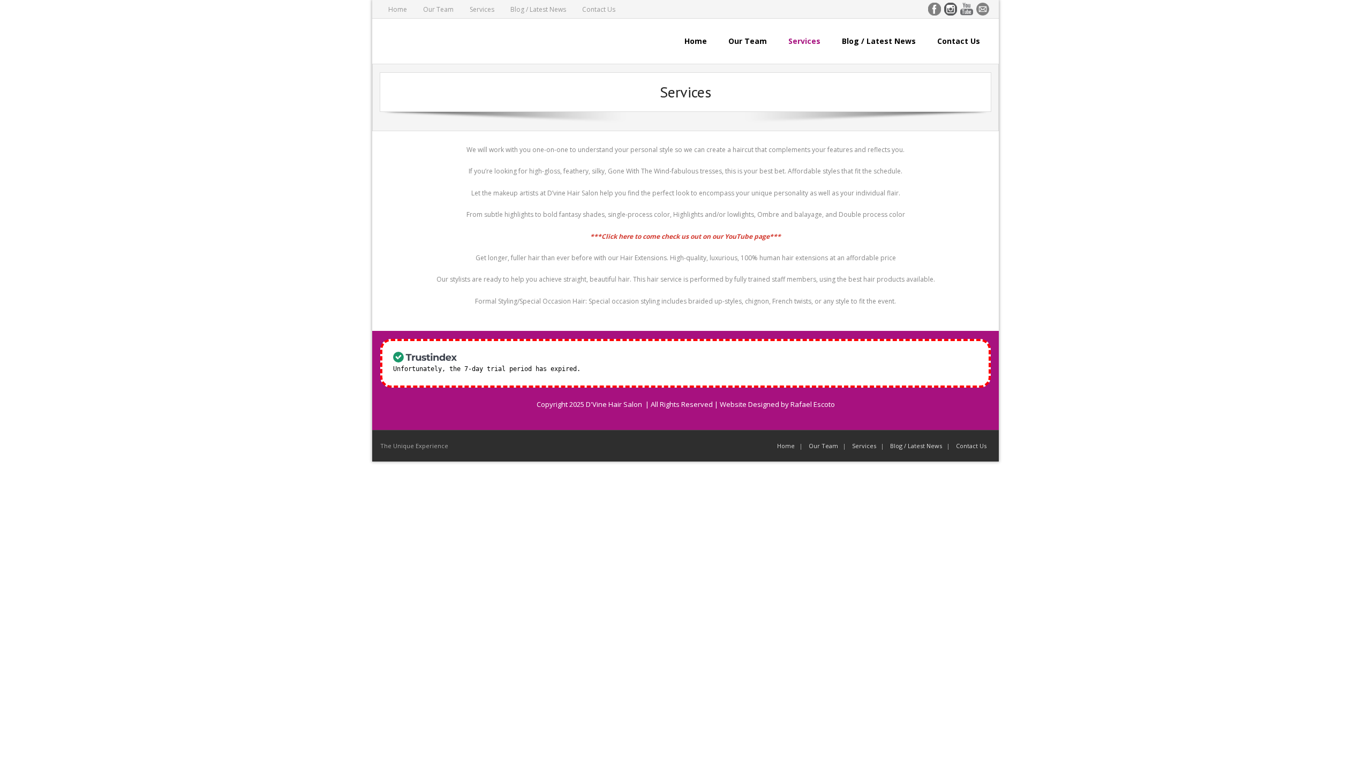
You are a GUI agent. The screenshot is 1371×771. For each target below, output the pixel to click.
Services (482, 9)
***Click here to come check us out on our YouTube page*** (685, 236)
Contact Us (598, 9)
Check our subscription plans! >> (644, 369)
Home (397, 9)
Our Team (438, 9)
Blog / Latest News (538, 9)
